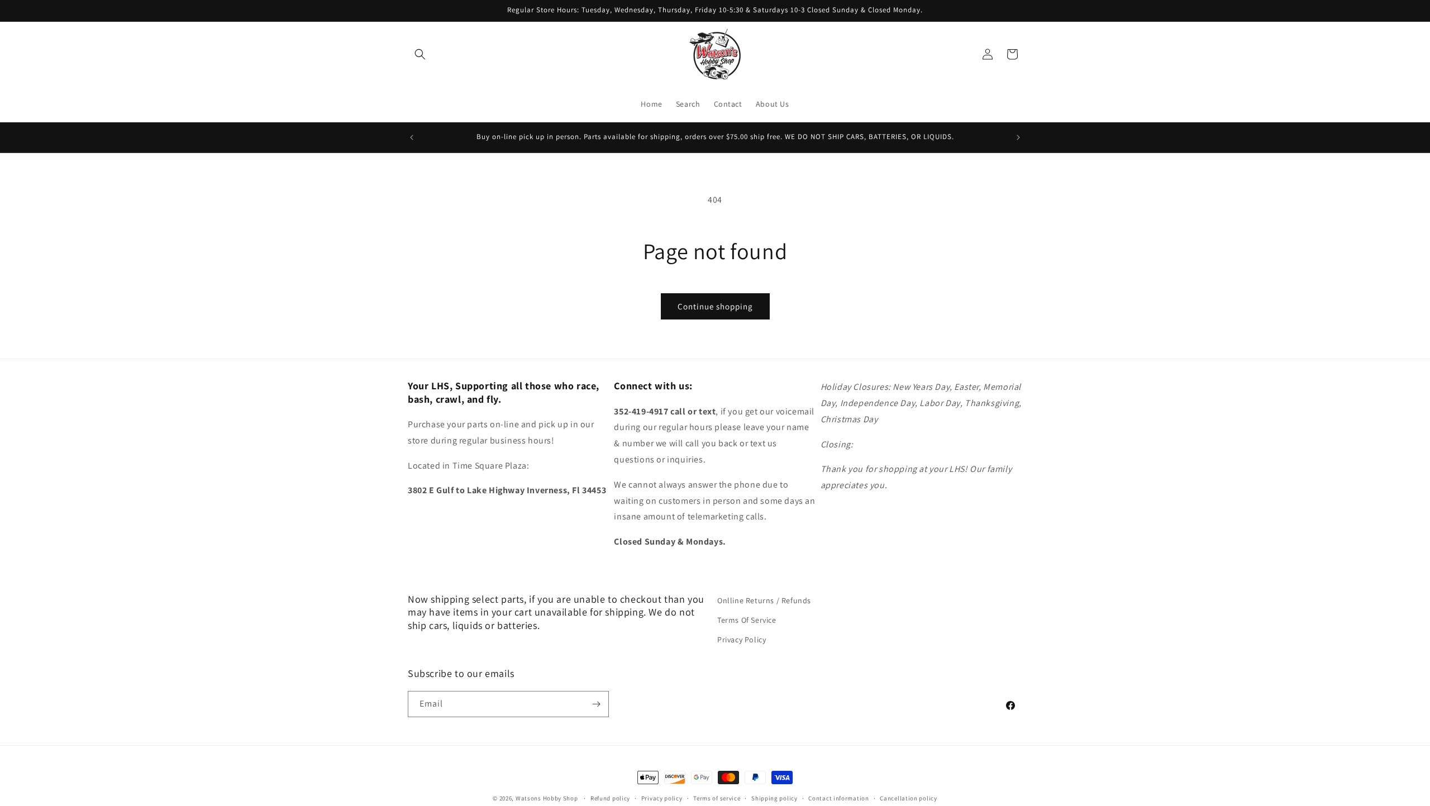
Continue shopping (715, 306)
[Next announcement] (1018, 137)
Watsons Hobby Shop (547, 798)
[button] (420, 54)
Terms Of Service (746, 620)
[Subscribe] (596, 704)
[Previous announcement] (411, 137)
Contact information (838, 798)
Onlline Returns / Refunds (764, 600)
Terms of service (716, 798)
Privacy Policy (741, 640)
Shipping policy (774, 798)
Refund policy (610, 798)
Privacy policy (662, 798)
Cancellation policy (908, 798)
